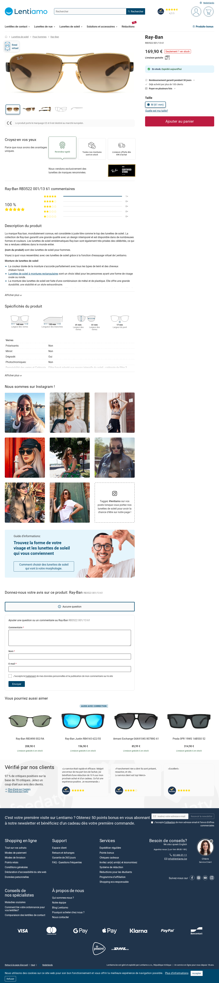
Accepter (196, 973)
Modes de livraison (15, 857)
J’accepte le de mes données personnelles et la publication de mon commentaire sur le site (63, 676)
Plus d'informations (177, 973)
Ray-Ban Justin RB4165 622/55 (83, 738)
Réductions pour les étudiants (116, 872)
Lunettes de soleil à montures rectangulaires (33, 273)
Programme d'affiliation (113, 877)
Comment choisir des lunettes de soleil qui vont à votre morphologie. (43, 566)
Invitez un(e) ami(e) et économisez (118, 862)
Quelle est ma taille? (156, 110)
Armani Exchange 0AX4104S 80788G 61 (136, 738)
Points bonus (107, 852)
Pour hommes (39, 36)
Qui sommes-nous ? (63, 897)
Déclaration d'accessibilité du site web (25, 872)
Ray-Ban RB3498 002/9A (30, 738)
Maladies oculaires (15, 902)
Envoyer (16, 684)
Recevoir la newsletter (201, 816)
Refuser (10, 978)
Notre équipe (59, 902)
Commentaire (16, 627)
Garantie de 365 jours (64, 857)
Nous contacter (60, 917)
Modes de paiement (15, 852)
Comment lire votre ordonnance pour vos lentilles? (25, 908)
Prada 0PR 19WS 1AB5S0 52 (189, 738)
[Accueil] (6, 37)
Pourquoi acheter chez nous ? (68, 912)
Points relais (11, 862)
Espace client (59, 847)
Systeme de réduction (111, 867)
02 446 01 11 (180, 854)
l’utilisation (169, 822)
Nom (11, 651)
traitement (30, 676)
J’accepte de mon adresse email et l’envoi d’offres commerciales (184, 824)
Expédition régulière (110, 847)
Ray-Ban (55, 36)
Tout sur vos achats (15, 847)
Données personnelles (17, 877)
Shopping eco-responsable (114, 882)
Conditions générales (16, 867)
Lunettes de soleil (20, 36)
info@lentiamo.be (177, 858)
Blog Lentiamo (60, 907)
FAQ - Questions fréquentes (67, 862)
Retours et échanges (63, 852)
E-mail (12, 663)
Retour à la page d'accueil (16, 964)
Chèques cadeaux (109, 857)
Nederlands (208, 2)
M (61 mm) (157, 104)
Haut (33, 964)
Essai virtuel (15, 46)
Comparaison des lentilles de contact (25, 915)
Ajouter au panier (179, 121)
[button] (13, 109)
